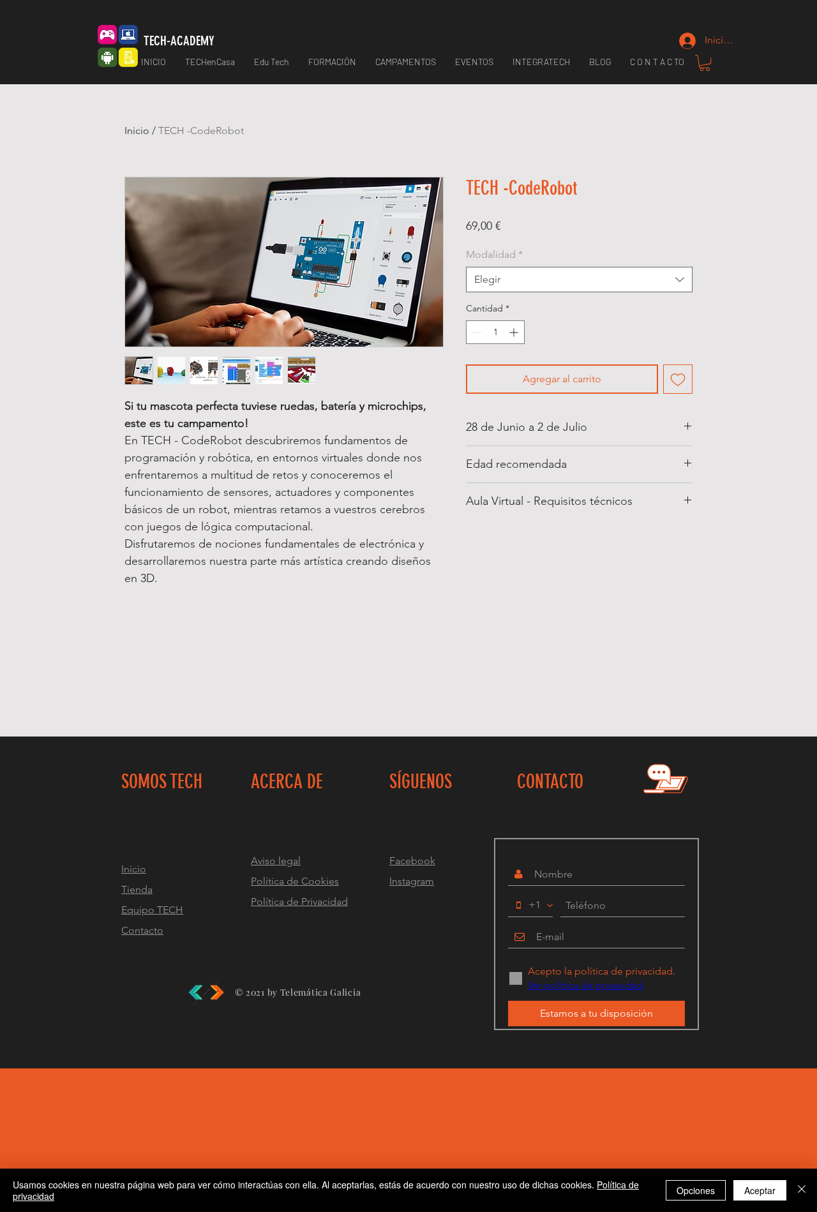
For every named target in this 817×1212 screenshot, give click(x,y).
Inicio (136, 130)
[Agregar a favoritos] (678, 379)
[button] (332, 62)
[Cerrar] (801, 1190)
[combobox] (579, 279)
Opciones (696, 1190)
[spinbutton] (495, 332)
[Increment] (515, 332)
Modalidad (494, 254)
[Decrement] (476, 332)
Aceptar (760, 1190)
